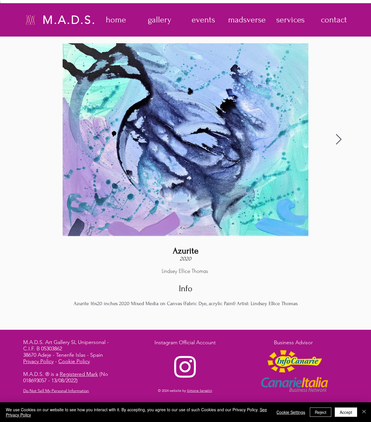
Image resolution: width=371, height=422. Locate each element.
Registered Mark (79, 374)
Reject (320, 412)
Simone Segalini (199, 390)
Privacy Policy (38, 361)
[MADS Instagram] (185, 366)
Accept (346, 412)
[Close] (364, 412)
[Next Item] (338, 139)
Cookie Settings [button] (291, 412)
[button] (159, 20)
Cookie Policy (74, 361)
